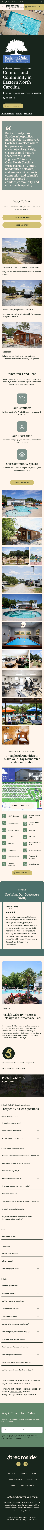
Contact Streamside (14, 1479)
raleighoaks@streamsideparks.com (18, 1394)
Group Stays (32, 1479)
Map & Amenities (7, 114)
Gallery (19, 114)
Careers (13, 1485)
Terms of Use (32, 1520)
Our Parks (23, 1473)
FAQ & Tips (28, 114)
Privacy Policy (21, 1520)
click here (25, 1383)
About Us (11, 1473)
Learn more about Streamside (13, 1068)
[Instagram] (25, 1464)
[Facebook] (18, 1464)
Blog (34, 1473)
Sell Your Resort (27, 1485)
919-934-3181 (16, 1391)
